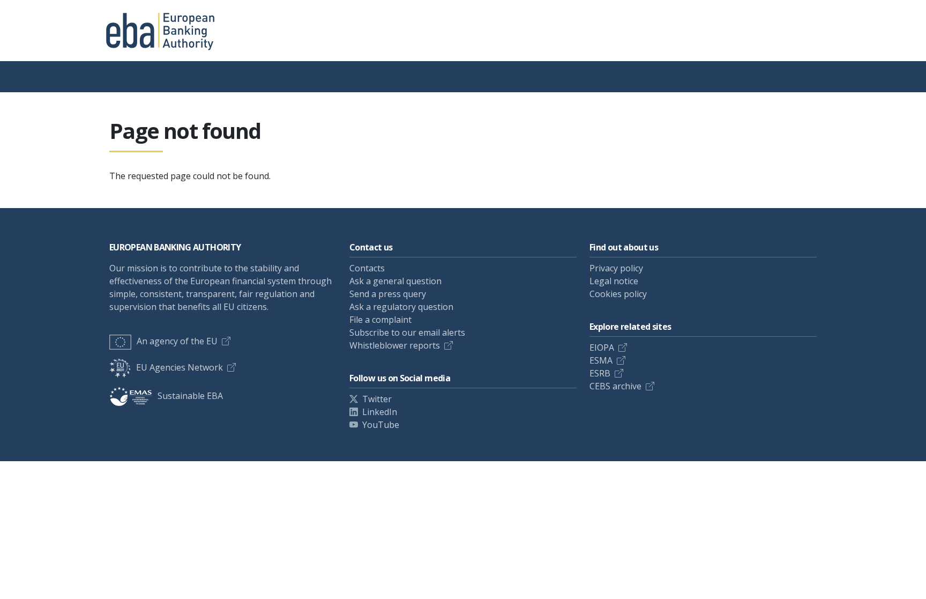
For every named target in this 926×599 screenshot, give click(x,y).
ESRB (599, 373)
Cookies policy (618, 294)
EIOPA (601, 347)
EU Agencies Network (179, 367)
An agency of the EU (177, 341)
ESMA (601, 360)
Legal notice (613, 281)
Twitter (377, 399)
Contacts (367, 268)
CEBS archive (615, 386)
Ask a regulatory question (401, 307)
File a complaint (380, 320)
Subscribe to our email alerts (407, 332)
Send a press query (387, 294)
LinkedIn (379, 412)
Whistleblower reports (394, 345)
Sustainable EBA (190, 396)
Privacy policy (616, 268)
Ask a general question (395, 281)
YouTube (380, 425)
